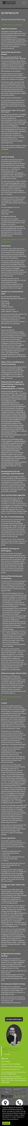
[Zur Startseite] (9, 3)
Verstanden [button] (6, 1123)
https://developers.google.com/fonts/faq (13, 974)
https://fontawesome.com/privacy (11, 1003)
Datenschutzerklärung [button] (13, 1119)
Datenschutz (17, 1089)
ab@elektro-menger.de (11, 311)
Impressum (7, 1089)
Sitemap (7, 1092)
